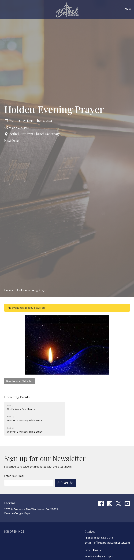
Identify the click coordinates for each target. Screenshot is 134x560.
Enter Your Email (14, 476)
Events (8, 290)
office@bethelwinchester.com (112, 542)
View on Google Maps (17, 513)
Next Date (11, 140)
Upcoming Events (17, 397)
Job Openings (14, 531)
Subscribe (65, 482)
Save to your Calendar (19, 381)
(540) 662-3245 (103, 537)
